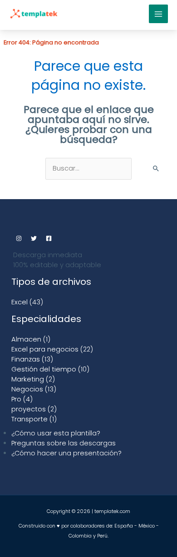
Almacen (26, 339)
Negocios (27, 389)
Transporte (29, 419)
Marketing (27, 379)
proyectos (28, 409)
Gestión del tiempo (43, 369)
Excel (19, 302)
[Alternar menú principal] (158, 14)
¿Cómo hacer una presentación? (66, 453)
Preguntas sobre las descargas (63, 443)
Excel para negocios (45, 349)
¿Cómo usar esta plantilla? (55, 433)
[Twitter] (33, 238)
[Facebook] (48, 238)
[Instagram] (18, 238)
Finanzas (25, 359)
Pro (16, 399)
